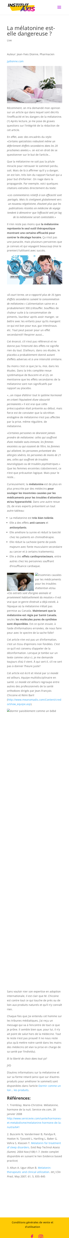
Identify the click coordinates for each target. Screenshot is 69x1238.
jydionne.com (15, 61)
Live (9, 40)
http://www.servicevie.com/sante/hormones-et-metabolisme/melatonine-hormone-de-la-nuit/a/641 (34, 1123)
